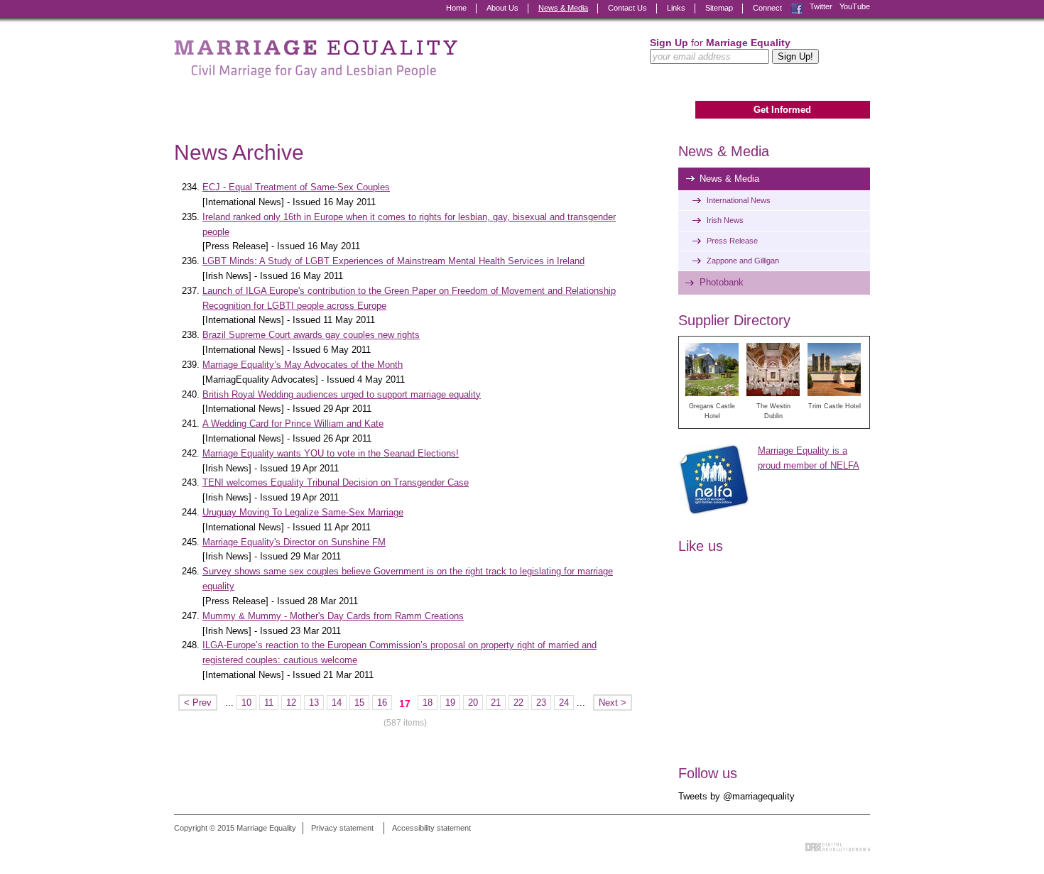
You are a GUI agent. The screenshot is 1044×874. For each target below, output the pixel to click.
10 (246, 702)
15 (359, 702)
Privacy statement (342, 828)
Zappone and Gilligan (743, 260)
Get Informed (782, 109)
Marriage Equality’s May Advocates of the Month (302, 364)
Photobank (722, 282)
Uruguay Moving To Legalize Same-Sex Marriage (302, 512)
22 (518, 702)
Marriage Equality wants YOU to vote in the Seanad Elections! (330, 453)
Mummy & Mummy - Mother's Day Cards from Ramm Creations (333, 616)
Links (676, 8)
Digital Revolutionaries (837, 847)
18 (428, 702)
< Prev (198, 702)
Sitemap (719, 8)
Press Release (732, 240)
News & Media (563, 8)
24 (564, 702)
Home (456, 8)
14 (337, 702)
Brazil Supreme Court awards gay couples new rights (311, 334)
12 (291, 702)
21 (496, 702)
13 (314, 702)
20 (473, 702)
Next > (612, 702)
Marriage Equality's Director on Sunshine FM (294, 542)
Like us (700, 546)
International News (739, 200)
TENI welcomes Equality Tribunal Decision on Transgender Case (335, 482)
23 (541, 702)
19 (450, 702)
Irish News (725, 220)
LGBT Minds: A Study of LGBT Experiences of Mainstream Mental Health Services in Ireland (393, 261)
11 (268, 702)
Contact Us (627, 8)
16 (382, 702)
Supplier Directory (734, 320)
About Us (502, 8)
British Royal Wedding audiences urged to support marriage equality (341, 394)
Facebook (797, 7)
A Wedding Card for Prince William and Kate (293, 423)
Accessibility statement (431, 828)
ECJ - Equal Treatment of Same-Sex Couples (296, 187)
